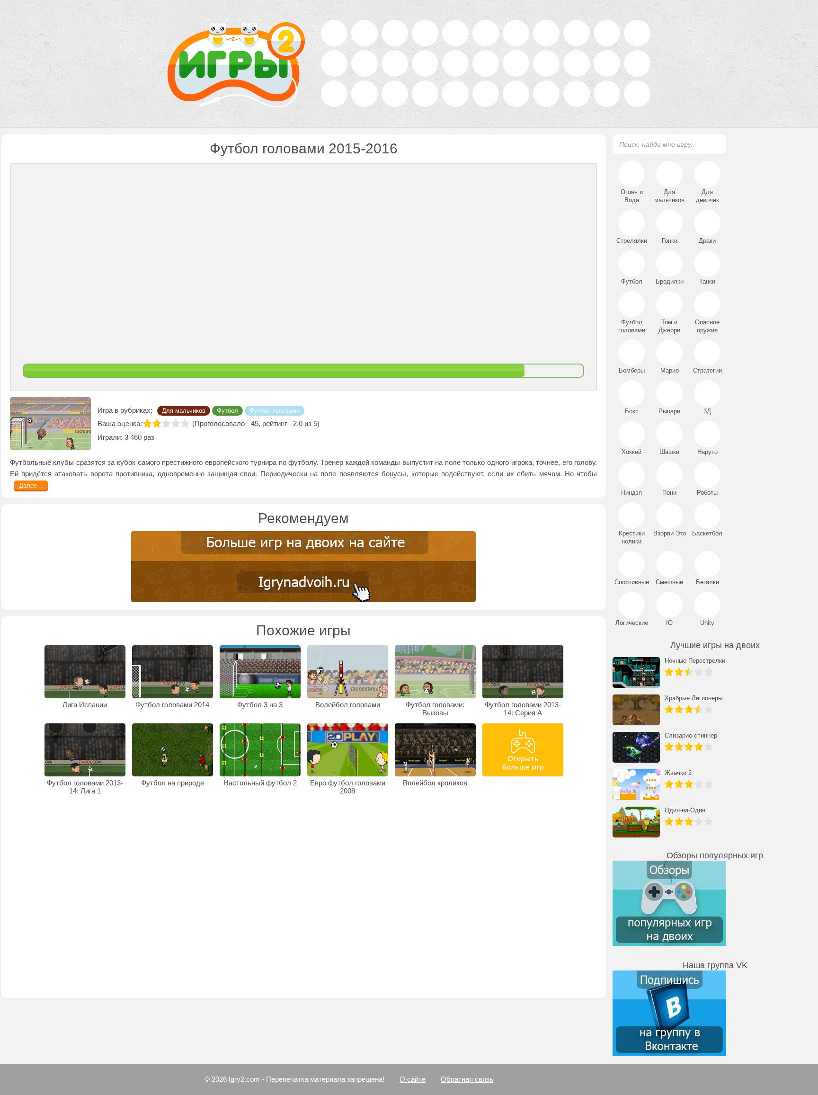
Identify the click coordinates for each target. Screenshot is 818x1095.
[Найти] (714, 144)
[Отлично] (185, 431)
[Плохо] (156, 431)
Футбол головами (274, 418)
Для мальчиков (183, 418)
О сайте (413, 1079)
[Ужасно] (147, 431)
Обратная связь (467, 1079)
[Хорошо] (175, 431)
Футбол (227, 418)
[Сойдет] (166, 431)
